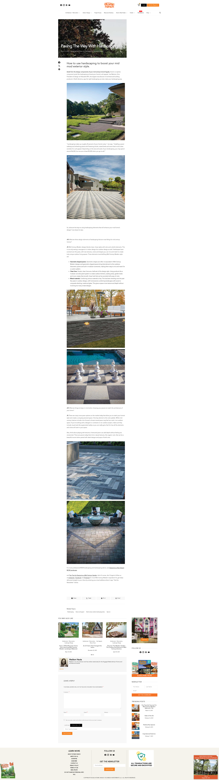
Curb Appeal (64, 41)
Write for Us (74, 756)
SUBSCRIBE (109, 769)
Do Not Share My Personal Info (74, 772)
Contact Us (74, 763)
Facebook (78, 578)
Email (86, 712)
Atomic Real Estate (120, 13)
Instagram (71, 578)
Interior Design (86, 13)
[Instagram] (64, 5)
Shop (147, 13)
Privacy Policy (74, 765)
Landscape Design (72, 41)
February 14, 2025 (149, 718)
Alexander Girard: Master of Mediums (144, 626)
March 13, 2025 (149, 710)
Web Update (74, 770)
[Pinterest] (66, 5)
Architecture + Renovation (71, 13)
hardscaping (71, 611)
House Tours (93, 643)
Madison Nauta (75, 659)
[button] (91, 654)
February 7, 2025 (149, 736)
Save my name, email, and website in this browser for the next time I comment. (84, 720)
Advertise (74, 758)
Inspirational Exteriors (149, 734)
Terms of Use (74, 768)
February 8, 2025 (149, 727)
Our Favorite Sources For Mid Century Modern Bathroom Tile (149, 706)
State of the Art (149, 716)
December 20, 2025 (92, 650)
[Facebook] (61, 5)
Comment (66, 692)
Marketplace (141, 13)
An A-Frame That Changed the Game (92, 646)
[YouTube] (69, 5)
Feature (140, 621)
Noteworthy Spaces (149, 725)
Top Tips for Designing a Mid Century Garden (83, 575)
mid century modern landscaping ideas (96, 611)
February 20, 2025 (144, 630)
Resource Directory (108, 13)
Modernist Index (147, 621)
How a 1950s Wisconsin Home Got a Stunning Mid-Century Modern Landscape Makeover (68, 647)
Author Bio (61, 669)
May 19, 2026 (68, 651)
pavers (108, 611)
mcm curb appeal (80, 611)
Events (131, 13)
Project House (97, 13)
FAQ (74, 774)
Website (106, 712)
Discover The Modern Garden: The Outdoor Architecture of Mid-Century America (116, 647)
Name (65, 712)
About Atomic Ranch (74, 754)
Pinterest (87, 578)
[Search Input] (160, 13)
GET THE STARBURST (144, 695)
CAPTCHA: (67, 725)
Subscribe (74, 761)
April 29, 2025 (116, 651)
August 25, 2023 (65, 51)
